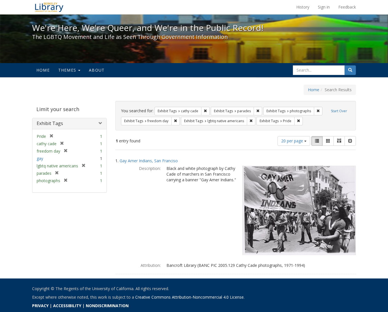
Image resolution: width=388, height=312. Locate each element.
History (302, 7)
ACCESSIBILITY (67, 305)
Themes (68, 70)
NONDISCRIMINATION (107, 305)
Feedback (347, 7)
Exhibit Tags (50, 123)
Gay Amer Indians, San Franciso (149, 160)
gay (40, 158)
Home (43, 70)
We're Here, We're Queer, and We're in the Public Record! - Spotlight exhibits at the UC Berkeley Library (49, 7)
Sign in (324, 7)
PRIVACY (40, 305)
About (97, 70)
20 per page (292, 140)
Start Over (339, 111)
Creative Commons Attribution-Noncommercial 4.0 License (189, 297)
